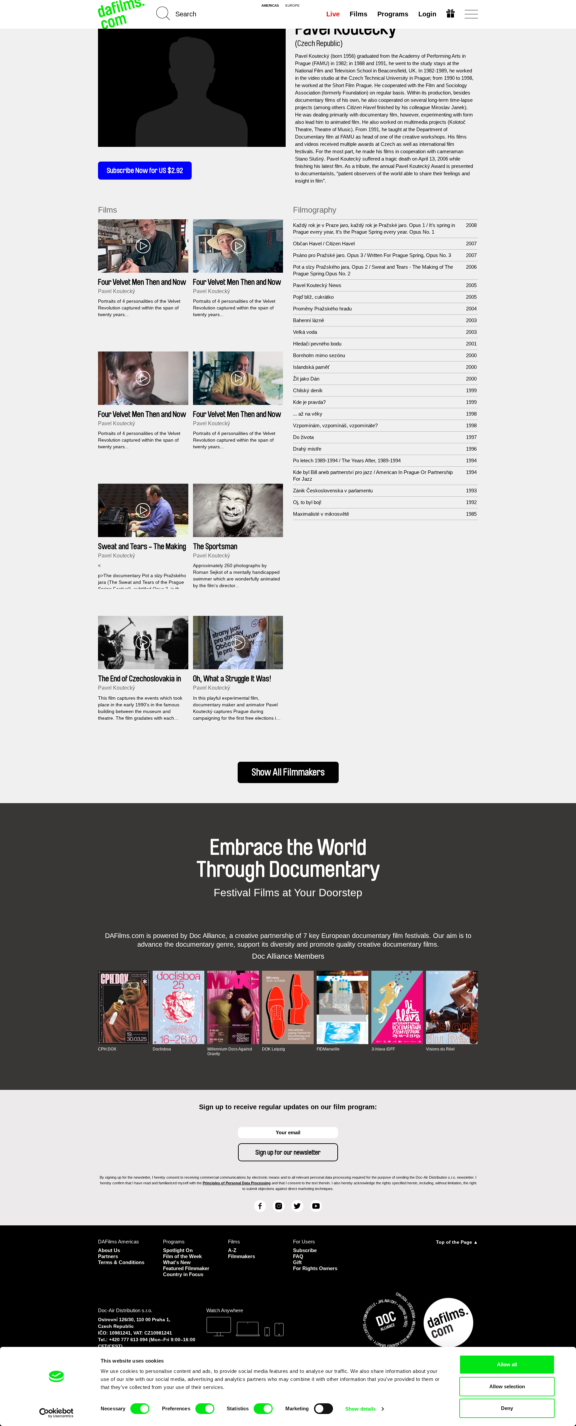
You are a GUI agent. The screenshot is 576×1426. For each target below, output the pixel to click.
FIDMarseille (328, 1049)
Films (358, 14)
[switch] (204, 1408)
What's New (177, 1262)
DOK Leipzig (273, 1049)
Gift (297, 1262)
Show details (360, 1409)
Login (427, 14)
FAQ (298, 1256)
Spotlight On (178, 1250)
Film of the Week (182, 1256)
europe (292, 5)
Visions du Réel (440, 1049)
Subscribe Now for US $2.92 (145, 170)
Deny (507, 1408)
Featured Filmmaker (186, 1268)
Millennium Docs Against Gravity (229, 1051)
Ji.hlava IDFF (383, 1049)
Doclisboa (162, 1049)
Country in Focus (183, 1274)
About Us (109, 1250)
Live (333, 14)
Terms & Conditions (121, 1262)
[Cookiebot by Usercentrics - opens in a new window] (56, 1413)
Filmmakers (241, 1256)
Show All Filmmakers (288, 772)
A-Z (232, 1250)
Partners (108, 1256)
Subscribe (305, 1250)
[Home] (122, 14)
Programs (392, 14)
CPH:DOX (107, 1049)
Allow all (507, 1364)
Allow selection (507, 1386)
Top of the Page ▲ (457, 1242)
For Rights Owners (315, 1268)
